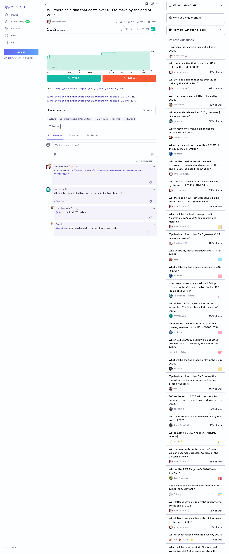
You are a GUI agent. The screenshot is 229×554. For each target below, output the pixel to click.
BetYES (72, 78)
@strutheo (61, 228)
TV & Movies (101, 119)
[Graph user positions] (120, 29)
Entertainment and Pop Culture (75, 119)
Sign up (21, 51)
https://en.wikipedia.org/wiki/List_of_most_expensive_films (89, 88)
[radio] (127, 29)
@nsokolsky (62, 212)
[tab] (55, 136)
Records (116, 119)
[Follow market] (146, 3)
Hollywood (129, 119)
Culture (52, 119)
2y (75, 166)
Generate (147, 110)
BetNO (128, 78)
